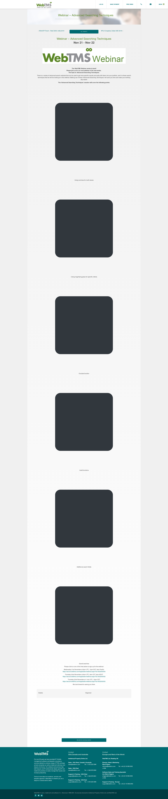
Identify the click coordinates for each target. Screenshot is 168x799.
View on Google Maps (84, 740)
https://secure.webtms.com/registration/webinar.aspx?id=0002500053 (84, 681)
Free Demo (129, 4)
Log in (101, 4)
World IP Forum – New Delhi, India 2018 (51, 31)
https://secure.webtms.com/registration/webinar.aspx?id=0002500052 (84, 676)
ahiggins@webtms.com (109, 776)
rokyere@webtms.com (108, 766)
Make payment (114, 4)
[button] (161, 4)
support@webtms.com (74, 776)
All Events (84, 31)
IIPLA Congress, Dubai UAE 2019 (111, 31)
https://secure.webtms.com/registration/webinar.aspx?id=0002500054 (84, 671)
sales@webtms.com (74, 764)
